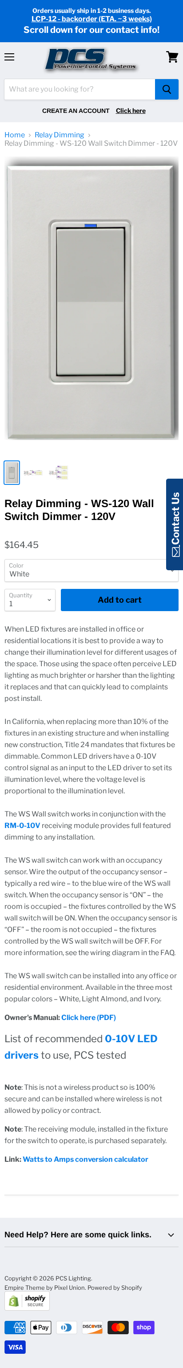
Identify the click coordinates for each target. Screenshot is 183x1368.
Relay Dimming (59, 135)
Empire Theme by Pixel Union (44, 1287)
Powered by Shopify (115, 1287)
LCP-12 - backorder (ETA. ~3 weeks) (92, 19)
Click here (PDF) (88, 1017)
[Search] (167, 89)
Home (14, 135)
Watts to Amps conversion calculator (85, 1159)
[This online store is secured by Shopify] (27, 1308)
